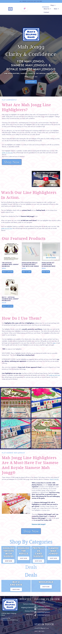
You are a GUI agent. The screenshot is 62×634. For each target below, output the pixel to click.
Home (45, 5)
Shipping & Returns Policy (29, 607)
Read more (45, 272)
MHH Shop (29, 614)
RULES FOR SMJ (54, 479)
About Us (46, 9)
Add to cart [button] (26, 272)
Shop (52, 5)
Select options (7, 272)
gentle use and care (7, 153)
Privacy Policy (29, 611)
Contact (46, 12)
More (55, 9)
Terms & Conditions (29, 604)
